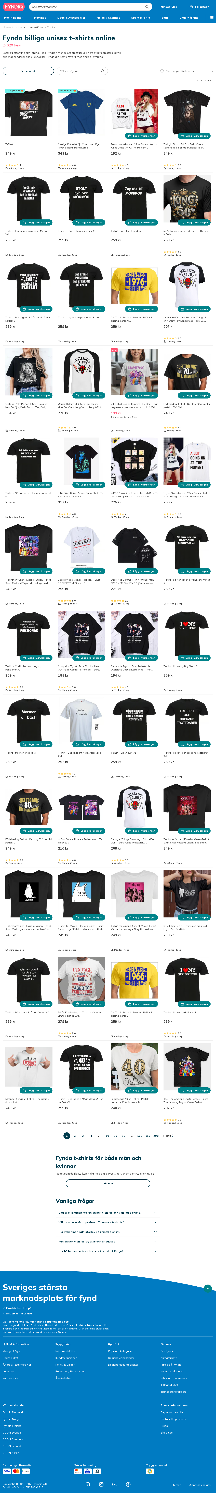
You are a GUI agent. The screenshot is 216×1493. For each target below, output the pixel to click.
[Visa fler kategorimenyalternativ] (212, 18)
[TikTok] (87, 1484)
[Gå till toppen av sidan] (208, 1289)
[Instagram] (101, 1484)
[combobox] (90, 7)
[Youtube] (114, 1484)
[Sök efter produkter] (147, 7)
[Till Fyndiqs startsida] (14, 7)
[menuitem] (13, 18)
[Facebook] (128, 1484)
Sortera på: (173, 71)
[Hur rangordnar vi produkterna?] (162, 71)
